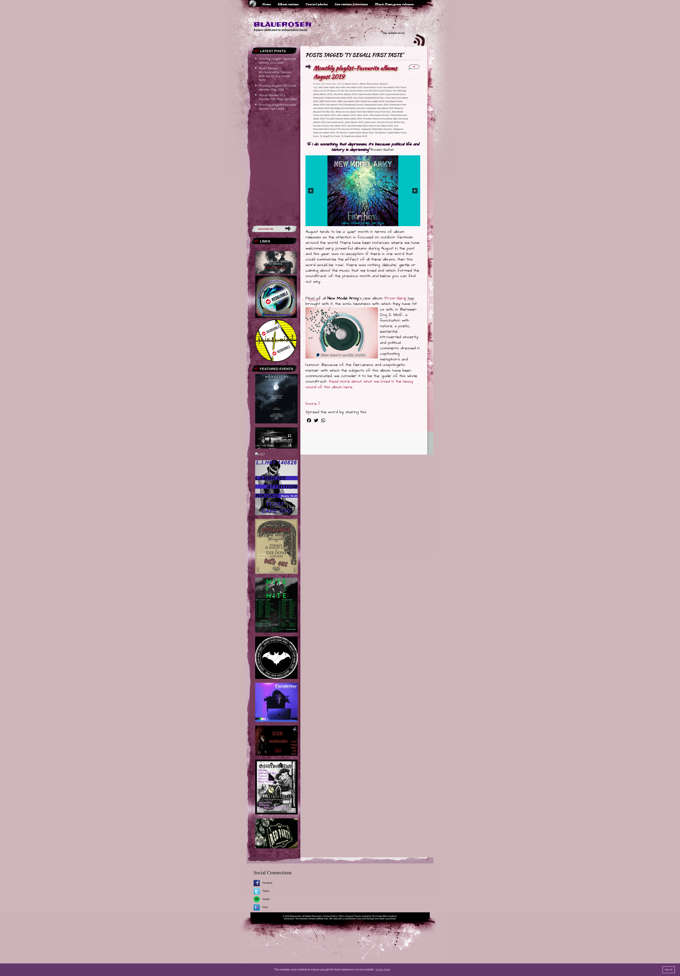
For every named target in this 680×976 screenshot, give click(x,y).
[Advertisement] (274, 167)
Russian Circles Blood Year (391, 122)
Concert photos (317, 4)
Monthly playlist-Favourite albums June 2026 (277, 61)
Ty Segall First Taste (330, 136)
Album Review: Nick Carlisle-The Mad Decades (278, 97)
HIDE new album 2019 (348, 101)
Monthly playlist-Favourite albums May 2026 (277, 88)
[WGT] (260, 454)
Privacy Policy (330, 916)
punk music (370, 122)
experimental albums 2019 (371, 94)
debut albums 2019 (322, 94)
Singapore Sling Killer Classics (376, 129)
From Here (395, 298)
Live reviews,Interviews (351, 4)
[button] (310, 190)
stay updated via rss (394, 33)
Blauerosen (283, 24)
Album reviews (288, 4)
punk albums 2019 (354, 122)
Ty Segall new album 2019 (354, 136)
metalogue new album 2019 (379, 108)
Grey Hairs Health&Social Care (369, 98)
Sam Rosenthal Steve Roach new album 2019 (370, 126)
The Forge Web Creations (384, 916)
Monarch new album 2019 (348, 112)
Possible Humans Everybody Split (380, 118)
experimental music (396, 94)
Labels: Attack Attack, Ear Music (362, 223)
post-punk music (335, 122)
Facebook (267, 883)
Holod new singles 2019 (372, 101)
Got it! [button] (669, 969)
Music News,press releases (394, 4)
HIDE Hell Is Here (327, 101)
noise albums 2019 (346, 115)
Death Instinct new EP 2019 (363, 91)
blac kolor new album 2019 (349, 87)
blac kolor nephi (327, 87)
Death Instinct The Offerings (392, 91)
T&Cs (341, 916)
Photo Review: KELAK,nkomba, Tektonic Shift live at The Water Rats (275, 74)
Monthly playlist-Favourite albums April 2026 (277, 107)
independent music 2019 (376, 105)
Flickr (265, 907)
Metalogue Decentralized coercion (347, 108)
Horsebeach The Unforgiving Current (344, 105)
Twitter (265, 891)
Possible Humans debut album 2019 (344, 118)
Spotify (266, 899)
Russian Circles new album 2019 (329, 126)
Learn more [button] (383, 969)
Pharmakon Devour (380, 115)
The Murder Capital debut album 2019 (354, 132)
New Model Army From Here (376, 112)
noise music (363, 115)
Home (266, 4)
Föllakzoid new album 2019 (338, 98)
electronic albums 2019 (345, 94)
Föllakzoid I (318, 98)
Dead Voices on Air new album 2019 (382, 87)
